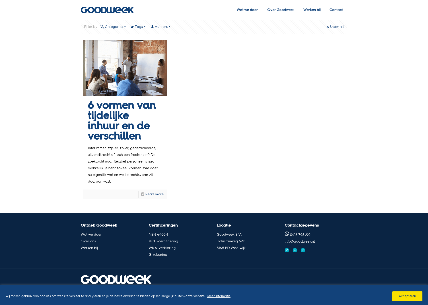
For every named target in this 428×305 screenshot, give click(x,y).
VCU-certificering (163, 241)
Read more (154, 194)
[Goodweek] (107, 10)
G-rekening (158, 255)
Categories (114, 27)
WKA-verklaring (162, 248)
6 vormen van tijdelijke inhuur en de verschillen (122, 121)
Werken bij (89, 248)
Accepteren (407, 296)
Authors (161, 27)
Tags (139, 27)
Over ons (88, 241)
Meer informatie (218, 296)
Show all (337, 27)
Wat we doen (91, 235)
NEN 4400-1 (158, 235)
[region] (214, 295)
